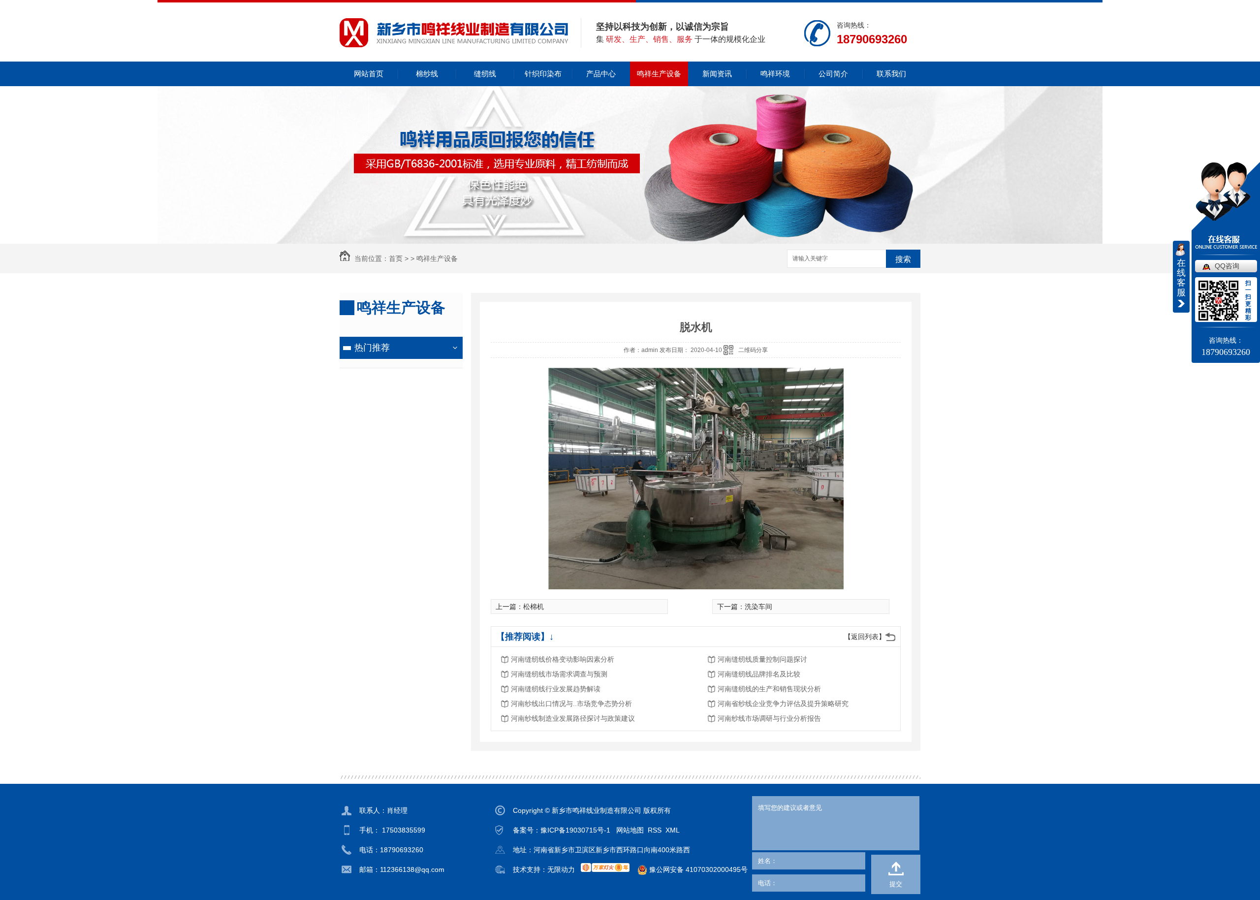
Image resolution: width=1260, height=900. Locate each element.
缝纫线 (485, 73)
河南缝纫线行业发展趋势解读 (555, 689)
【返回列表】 (864, 637)
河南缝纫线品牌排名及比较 (759, 674)
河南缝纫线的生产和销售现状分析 (769, 689)
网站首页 (368, 73)
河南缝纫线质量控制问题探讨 (762, 659)
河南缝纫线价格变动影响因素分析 (562, 659)
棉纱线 (427, 73)
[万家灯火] (605, 867)
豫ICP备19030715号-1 (575, 830)
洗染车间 (758, 607)
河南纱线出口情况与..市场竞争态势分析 (571, 703)
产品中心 (601, 73)
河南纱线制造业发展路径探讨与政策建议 (573, 718)
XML (672, 830)
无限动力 (561, 869)
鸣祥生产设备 (659, 73)
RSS (655, 830)
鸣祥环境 (775, 73)
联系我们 (891, 73)
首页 (396, 258)
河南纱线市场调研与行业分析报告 (769, 718)
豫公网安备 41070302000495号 (697, 869)
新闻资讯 (717, 73)
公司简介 (833, 73)
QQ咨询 (1227, 266)
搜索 (903, 259)
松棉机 (533, 607)
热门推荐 (372, 348)
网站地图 (630, 830)
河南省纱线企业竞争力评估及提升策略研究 (783, 703)
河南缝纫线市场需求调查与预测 (559, 674)
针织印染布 (543, 73)
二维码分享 (753, 350)
